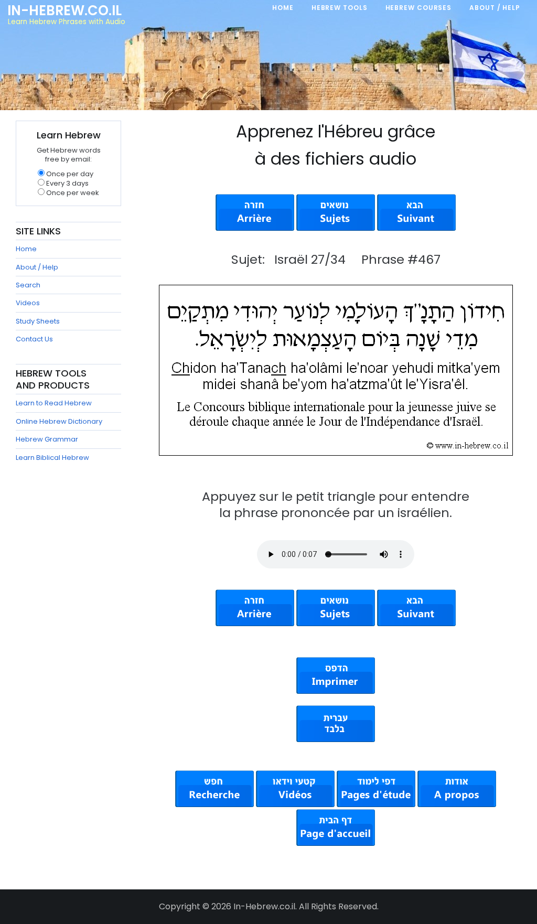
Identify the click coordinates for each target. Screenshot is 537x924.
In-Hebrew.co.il (64, 10)
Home (26, 249)
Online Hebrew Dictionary (59, 421)
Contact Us (34, 339)
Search (28, 285)
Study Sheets (38, 321)
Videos (28, 303)
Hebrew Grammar (47, 439)
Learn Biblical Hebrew (52, 458)
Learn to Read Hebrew (54, 403)
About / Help (37, 267)
